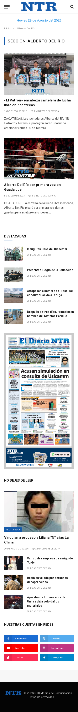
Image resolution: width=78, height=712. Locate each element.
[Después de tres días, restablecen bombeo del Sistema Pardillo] (13, 316)
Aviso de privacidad (42, 697)
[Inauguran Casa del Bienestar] (13, 254)
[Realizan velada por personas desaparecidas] (13, 582)
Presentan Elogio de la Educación (50, 270)
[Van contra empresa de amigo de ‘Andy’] (13, 563)
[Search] (71, 6)
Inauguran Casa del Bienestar (47, 249)
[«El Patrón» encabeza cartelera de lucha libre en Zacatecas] (39, 73)
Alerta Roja (13, 529)
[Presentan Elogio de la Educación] (13, 274)
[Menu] (7, 6)
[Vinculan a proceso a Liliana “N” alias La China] (39, 511)
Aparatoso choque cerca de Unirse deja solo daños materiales (46, 601)
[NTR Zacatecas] (39, 6)
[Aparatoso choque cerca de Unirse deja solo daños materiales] (13, 602)
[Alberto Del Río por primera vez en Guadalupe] (39, 158)
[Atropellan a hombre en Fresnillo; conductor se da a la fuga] (13, 295)
